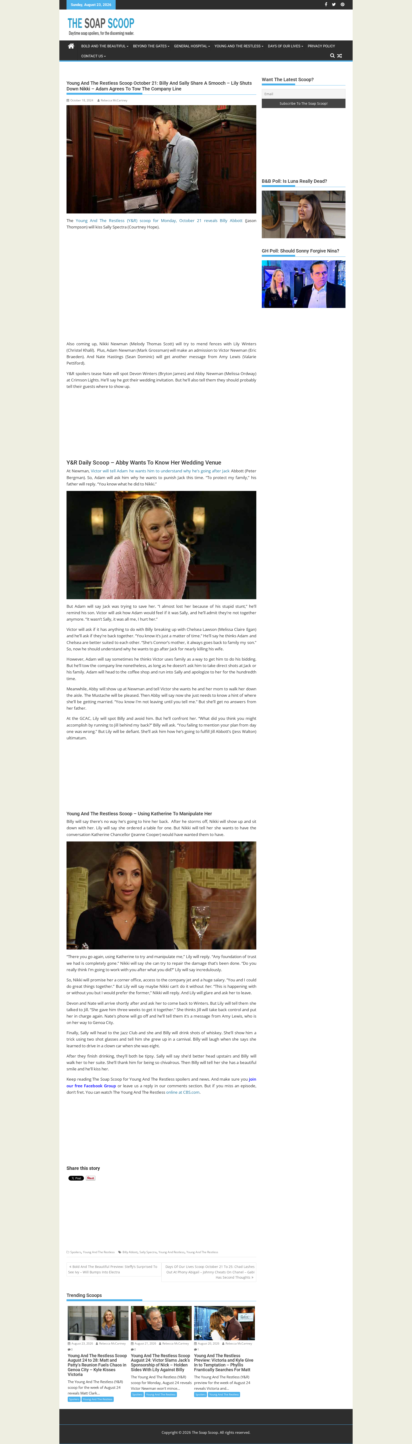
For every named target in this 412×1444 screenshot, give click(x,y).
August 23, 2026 (82, 1343)
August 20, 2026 (208, 1343)
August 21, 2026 (145, 1343)
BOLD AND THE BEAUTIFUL (103, 46)
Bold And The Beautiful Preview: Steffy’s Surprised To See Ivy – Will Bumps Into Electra (112, 1269)
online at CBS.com (183, 1092)
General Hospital (190, 46)
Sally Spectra (148, 1252)
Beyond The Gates (150, 46)
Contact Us (92, 56)
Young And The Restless (238, 46)
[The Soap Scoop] (71, 45)
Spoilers (75, 1252)
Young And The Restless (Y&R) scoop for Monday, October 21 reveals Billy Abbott (159, 220)
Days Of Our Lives (284, 46)
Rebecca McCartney (114, 100)
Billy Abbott (130, 1252)
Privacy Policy (321, 46)
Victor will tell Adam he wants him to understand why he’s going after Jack (160, 471)
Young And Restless (172, 1252)
